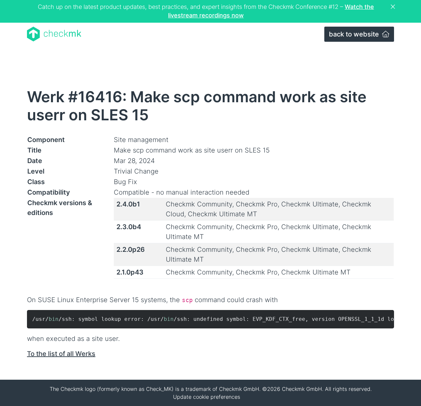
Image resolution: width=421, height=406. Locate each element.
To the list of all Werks (61, 354)
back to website (355, 34)
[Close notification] (393, 7)
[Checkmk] (54, 34)
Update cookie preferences (206, 397)
